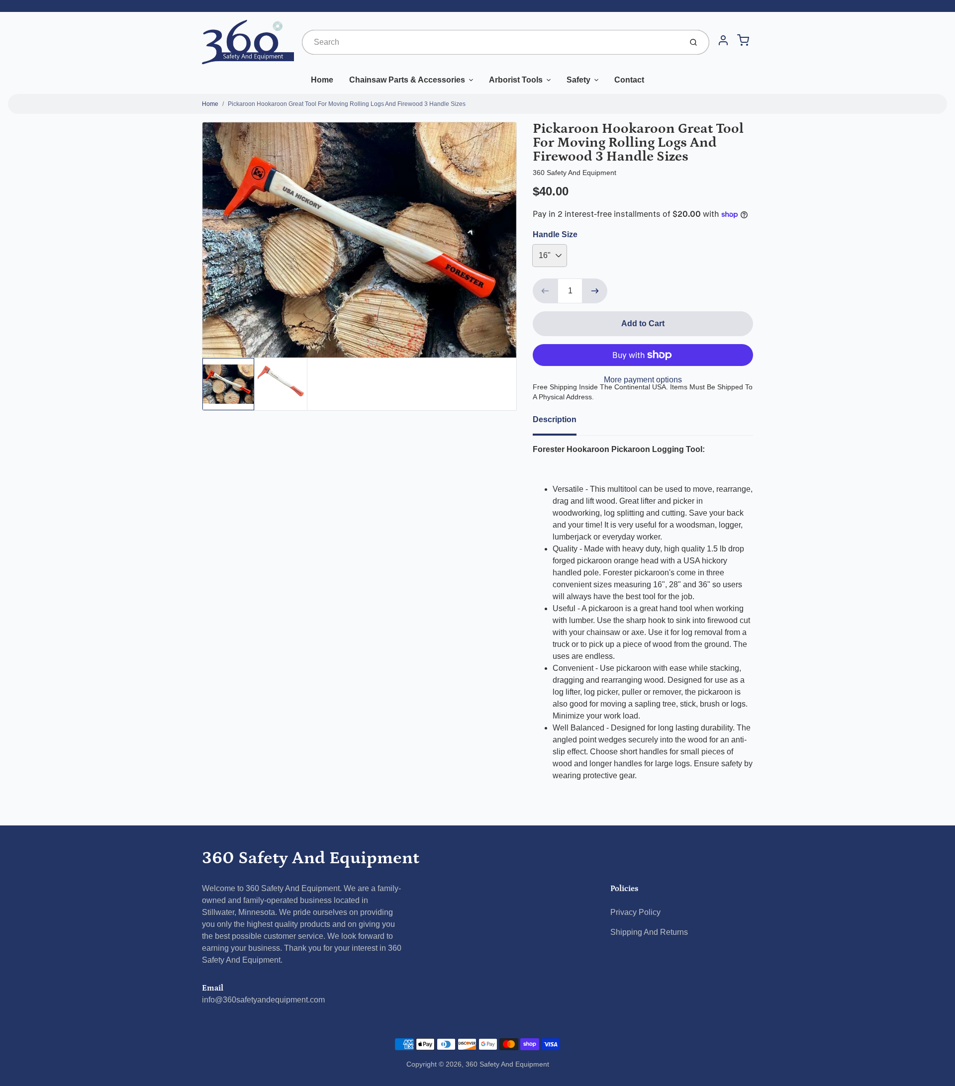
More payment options (643, 379)
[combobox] (491, 42)
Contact (629, 80)
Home (322, 80)
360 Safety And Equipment (310, 858)
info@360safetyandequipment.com (263, 1000)
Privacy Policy (635, 912)
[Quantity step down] (545, 290)
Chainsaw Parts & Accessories (407, 80)
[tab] (560, 423)
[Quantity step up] (594, 290)
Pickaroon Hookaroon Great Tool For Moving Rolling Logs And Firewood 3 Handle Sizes (347, 103)
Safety (578, 80)
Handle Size (555, 234)
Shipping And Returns (649, 932)
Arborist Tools (516, 80)
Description (554, 419)
